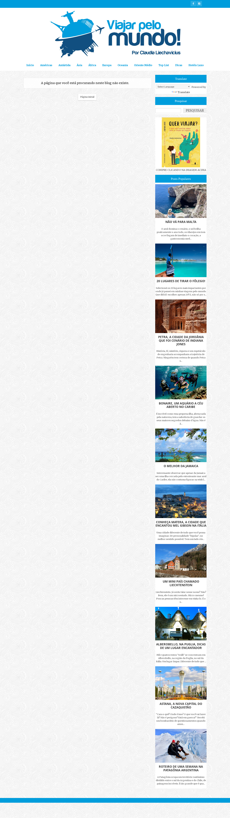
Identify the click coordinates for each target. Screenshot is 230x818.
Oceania (123, 65)
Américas (46, 65)
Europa (106, 65)
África (92, 65)
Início (30, 65)
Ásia (79, 65)
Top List (163, 65)
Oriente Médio (143, 65)
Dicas (178, 65)
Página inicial (87, 97)
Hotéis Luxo (196, 65)
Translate (184, 92)
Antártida (64, 65)
